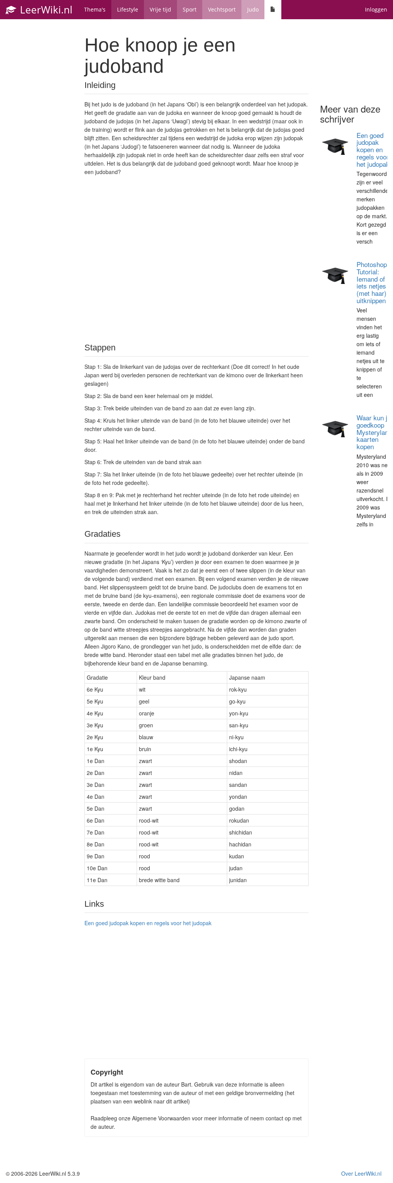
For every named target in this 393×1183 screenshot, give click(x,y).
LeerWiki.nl (45, 10)
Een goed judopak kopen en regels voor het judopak (147, 923)
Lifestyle (127, 9)
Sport (189, 9)
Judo (253, 9)
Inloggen (376, 9)
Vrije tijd (160, 9)
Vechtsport (222, 9)
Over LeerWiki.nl (361, 1173)
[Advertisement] (196, 259)
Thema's (95, 9)
